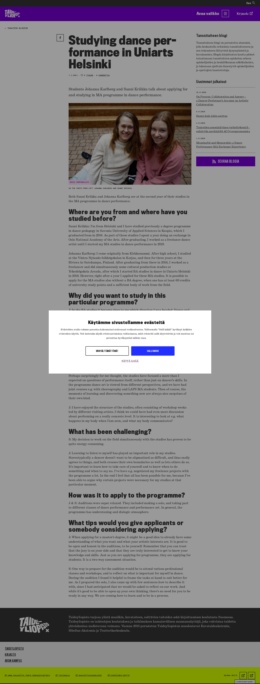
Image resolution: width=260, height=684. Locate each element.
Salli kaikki (153, 350)
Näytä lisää (130, 361)
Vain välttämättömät (107, 350)
